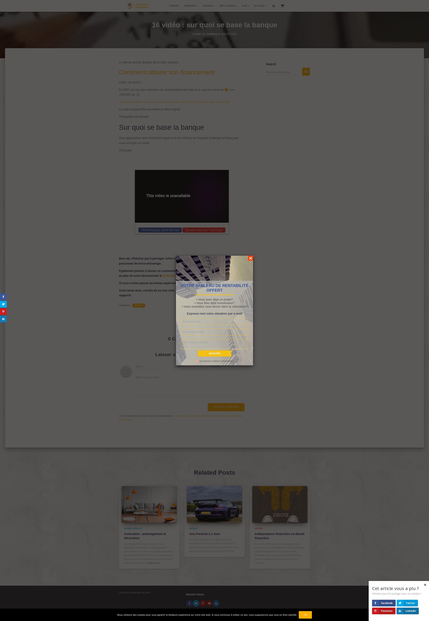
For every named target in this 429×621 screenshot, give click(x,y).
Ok (305, 614)
